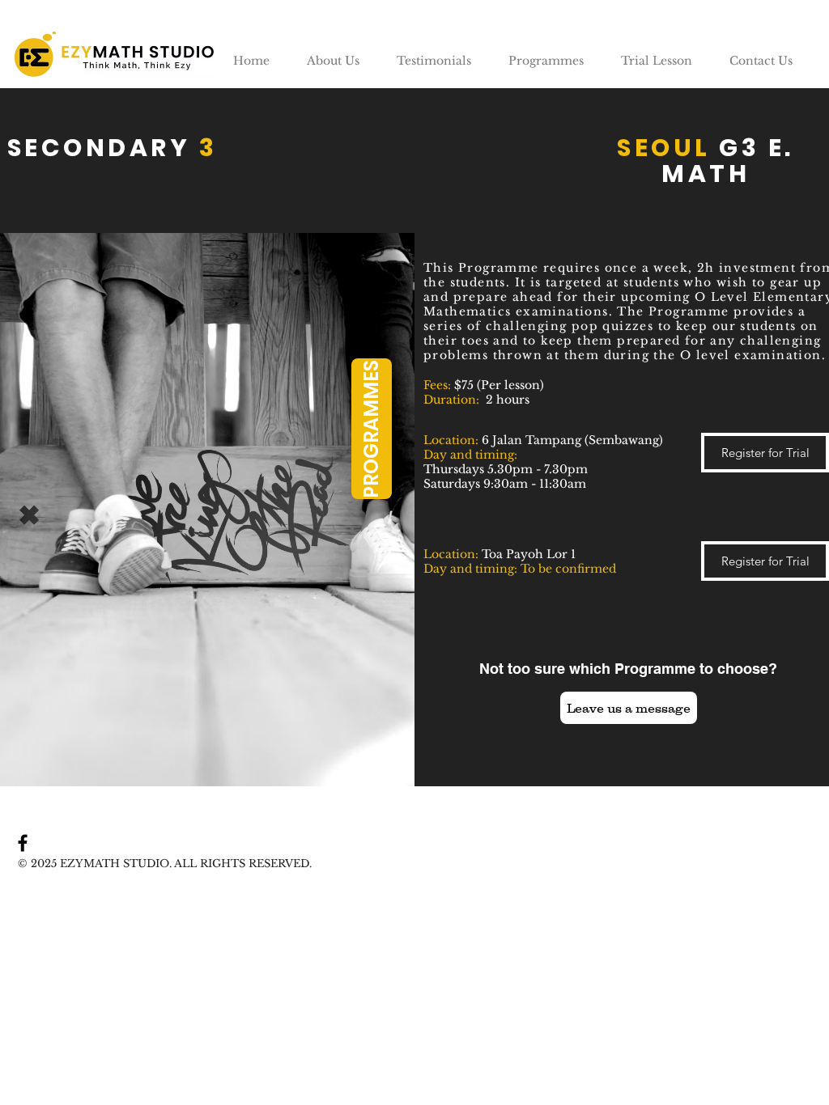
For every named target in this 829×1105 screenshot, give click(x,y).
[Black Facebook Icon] (22, 843)
